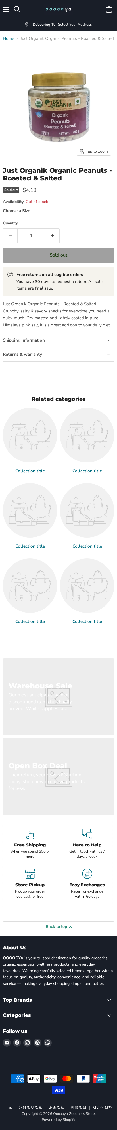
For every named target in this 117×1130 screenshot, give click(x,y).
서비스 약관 (102, 1107)
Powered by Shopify (58, 1119)
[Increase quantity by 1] (52, 235)
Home (8, 38)
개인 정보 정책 (31, 1107)
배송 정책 (56, 1107)
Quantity (10, 223)
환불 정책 (78, 1107)
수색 (8, 1107)
